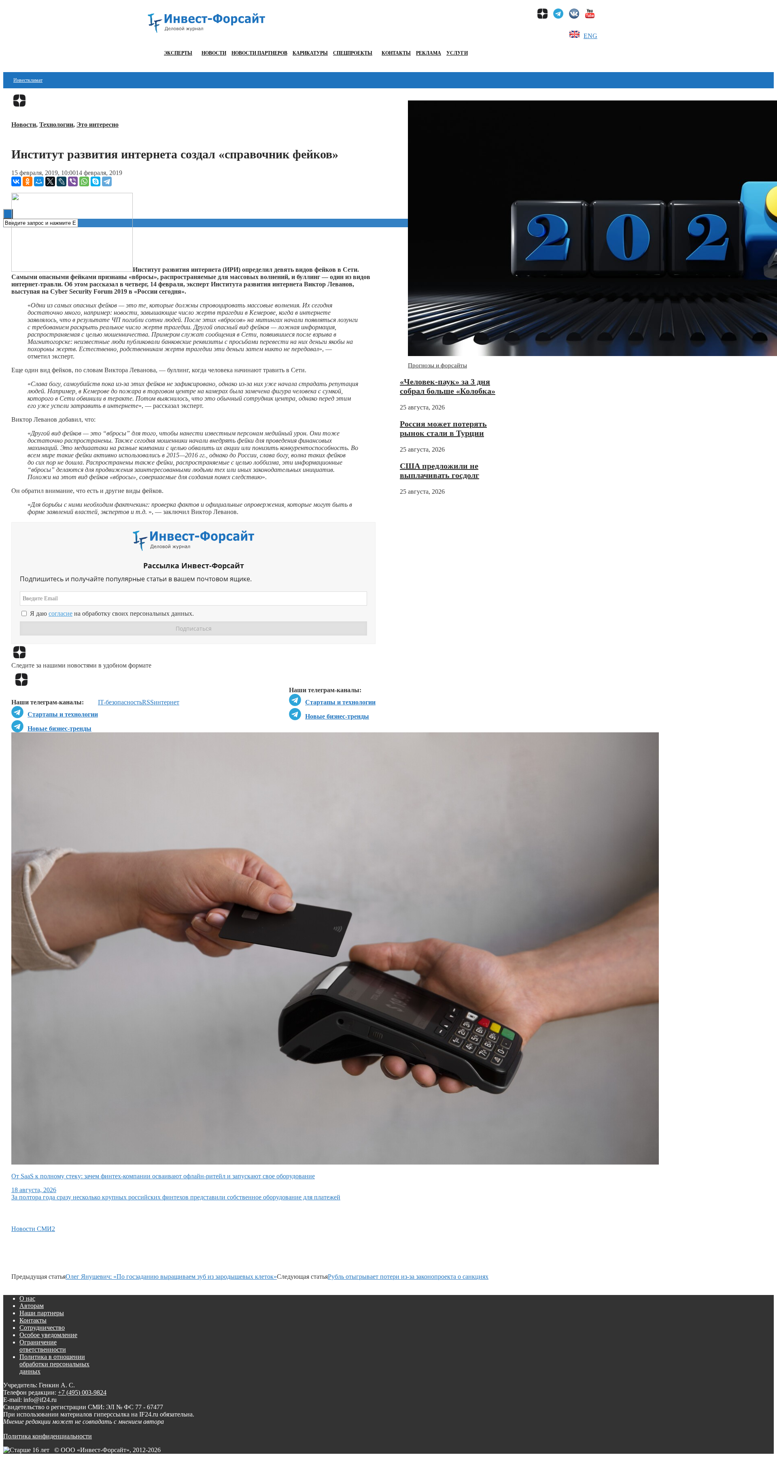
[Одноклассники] (27, 181)
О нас (27, 1298)
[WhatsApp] (84, 181)
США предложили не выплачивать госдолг (439, 470)
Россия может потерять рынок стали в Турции (443, 428)
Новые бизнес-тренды (337, 716)
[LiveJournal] (61, 181)
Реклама (428, 53)
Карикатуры (310, 53)
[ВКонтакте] (16, 181)
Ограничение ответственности (42, 1346)
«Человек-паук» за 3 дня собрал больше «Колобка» (447, 386)
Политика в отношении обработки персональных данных (54, 1364)
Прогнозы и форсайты (437, 365)
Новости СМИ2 (33, 1228)
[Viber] (73, 181)
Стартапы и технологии (340, 702)
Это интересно (97, 124)
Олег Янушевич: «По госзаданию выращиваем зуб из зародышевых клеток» (171, 1276)
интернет (166, 702)
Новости (214, 53)
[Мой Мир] (39, 181)
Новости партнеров (259, 53)
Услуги (457, 53)
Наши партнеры (41, 1313)
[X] (50, 181)
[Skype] (95, 181)
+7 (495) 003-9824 (82, 1392)
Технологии (56, 124)
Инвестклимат (27, 80)
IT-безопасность (120, 702)
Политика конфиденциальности (47, 1436)
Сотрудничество (42, 1327)
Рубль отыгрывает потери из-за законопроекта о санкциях (408, 1276)
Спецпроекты (352, 53)
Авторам (31, 1305)
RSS (148, 702)
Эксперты (178, 53)
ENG (590, 35)
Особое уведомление (48, 1334)
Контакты (396, 53)
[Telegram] (107, 181)
